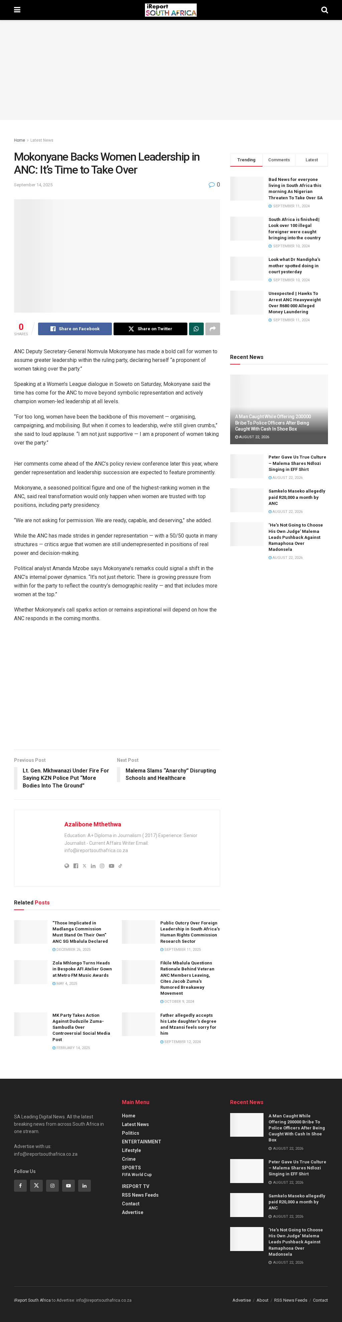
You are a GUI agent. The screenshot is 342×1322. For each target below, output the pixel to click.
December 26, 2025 (73, 949)
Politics (130, 1133)
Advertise (132, 1212)
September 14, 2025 (33, 184)
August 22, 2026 (253, 437)
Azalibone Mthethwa (92, 824)
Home (19, 140)
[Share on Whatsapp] (196, 329)
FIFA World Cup (137, 1174)
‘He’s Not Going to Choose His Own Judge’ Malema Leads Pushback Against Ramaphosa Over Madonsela (296, 537)
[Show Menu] (17, 10)
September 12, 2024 (182, 1042)
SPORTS (131, 1167)
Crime (129, 1159)
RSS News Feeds (140, 1195)
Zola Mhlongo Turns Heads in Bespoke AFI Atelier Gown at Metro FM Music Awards (82, 968)
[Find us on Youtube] (68, 1186)
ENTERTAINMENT (141, 1141)
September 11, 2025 (182, 949)
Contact (131, 1203)
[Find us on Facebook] (20, 1186)
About (262, 1300)
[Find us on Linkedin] (84, 1186)
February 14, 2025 (72, 1048)
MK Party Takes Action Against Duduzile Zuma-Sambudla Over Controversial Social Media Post (81, 1027)
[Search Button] (324, 10)
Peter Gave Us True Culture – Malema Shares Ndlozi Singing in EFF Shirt (297, 463)
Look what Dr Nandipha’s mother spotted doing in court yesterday (294, 265)
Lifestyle (131, 1150)
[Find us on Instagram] (52, 1186)
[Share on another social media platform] (212, 329)
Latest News (41, 140)
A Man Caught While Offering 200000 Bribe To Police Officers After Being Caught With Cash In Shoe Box (273, 422)
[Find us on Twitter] (36, 1186)
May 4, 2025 (66, 983)
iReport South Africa (32, 1300)
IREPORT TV (135, 1186)
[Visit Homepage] (171, 10)
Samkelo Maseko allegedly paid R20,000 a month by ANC (297, 497)
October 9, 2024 (178, 1001)
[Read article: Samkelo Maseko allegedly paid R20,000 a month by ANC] (247, 500)
